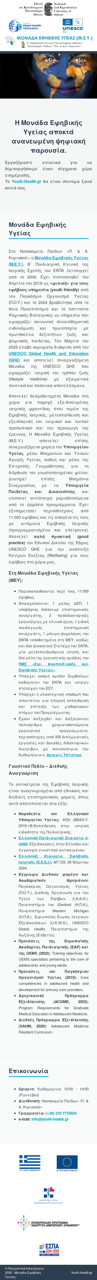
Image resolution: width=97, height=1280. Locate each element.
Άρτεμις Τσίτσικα (64, 755)
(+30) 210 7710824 (61, 1113)
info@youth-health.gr (50, 1119)
